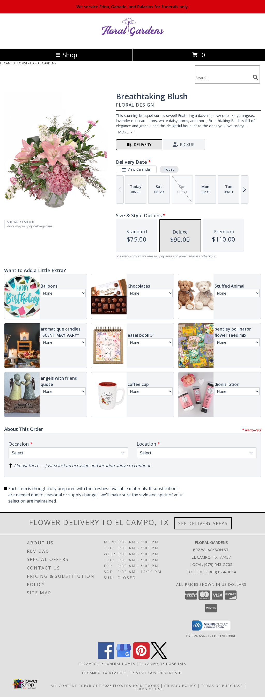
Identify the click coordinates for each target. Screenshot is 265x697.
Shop (70, 54)
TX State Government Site (156, 672)
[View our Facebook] (106, 657)
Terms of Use (148, 689)
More (123, 132)
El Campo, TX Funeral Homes (106, 663)
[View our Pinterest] (141, 657)
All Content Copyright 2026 (81, 685)
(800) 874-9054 (222, 571)
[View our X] (159, 657)
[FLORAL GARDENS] (132, 41)
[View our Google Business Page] (123, 657)
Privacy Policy (180, 685)
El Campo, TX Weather (104, 672)
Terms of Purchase (222, 685)
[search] (255, 77)
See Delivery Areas (203, 523)
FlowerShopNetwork (136, 685)
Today (169, 169)
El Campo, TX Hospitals (163, 663)
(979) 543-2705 (218, 564)
